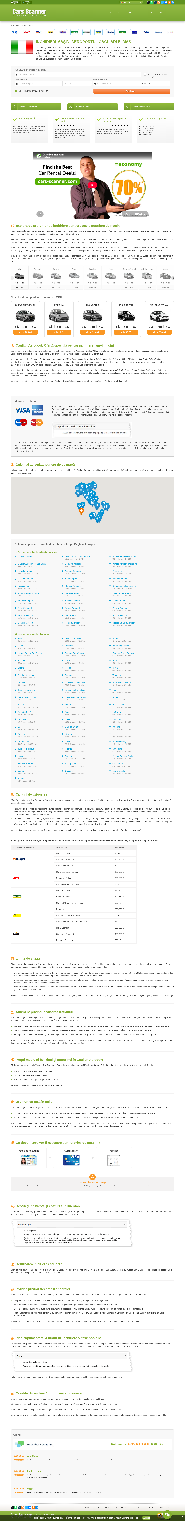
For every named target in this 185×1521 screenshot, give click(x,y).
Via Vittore (22, 683)
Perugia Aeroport (72, 623)
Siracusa (22, 719)
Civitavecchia (118, 764)
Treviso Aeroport (72, 608)
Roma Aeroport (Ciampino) (124, 586)
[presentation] (12, 278)
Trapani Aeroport (72, 593)
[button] (81, 511)
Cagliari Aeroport (25, 556)
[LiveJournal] (155, 2)
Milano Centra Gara (74, 638)
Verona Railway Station (75, 690)
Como (67, 719)
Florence (69, 646)
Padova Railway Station (123, 756)
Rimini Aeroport (25, 608)
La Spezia (116, 712)
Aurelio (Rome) (119, 741)
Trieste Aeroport (72, 615)
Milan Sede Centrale (121, 683)
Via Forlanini (23, 741)
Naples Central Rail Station (30, 653)
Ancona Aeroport (119, 615)
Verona (21, 668)
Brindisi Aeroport (25, 601)
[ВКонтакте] (165, 2)
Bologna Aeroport (73, 571)
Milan (114, 660)
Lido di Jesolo (118, 771)
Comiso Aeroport (25, 623)
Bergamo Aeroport (73, 564)
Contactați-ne (165, 13)
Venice (68, 668)
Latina (20, 756)
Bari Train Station (73, 727)
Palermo (21, 660)
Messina (69, 705)
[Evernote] (151, 2)
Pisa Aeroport (24, 586)
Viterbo (21, 771)
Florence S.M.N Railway (123, 653)
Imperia (21, 778)
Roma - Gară (23, 638)
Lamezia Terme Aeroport (123, 593)
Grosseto (69, 771)
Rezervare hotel (116, 13)
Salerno (21, 705)
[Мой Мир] (172, 2)
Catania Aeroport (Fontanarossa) (32, 564)
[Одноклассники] (169, 2)
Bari (20, 727)
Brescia (21, 734)
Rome (115, 638)
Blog (87, 1507)
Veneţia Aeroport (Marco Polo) (125, 564)
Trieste (68, 712)
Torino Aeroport (119, 601)
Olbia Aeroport (118, 571)
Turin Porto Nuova (26, 749)
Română (127, 2)
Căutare (130, 91)
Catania (68, 660)
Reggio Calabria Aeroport (123, 623)
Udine (67, 741)
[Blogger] (158, 2)
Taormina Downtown (27, 690)
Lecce (115, 734)
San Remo (117, 749)
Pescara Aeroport (25, 615)
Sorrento (116, 697)
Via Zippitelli (70, 764)
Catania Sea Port (25, 712)
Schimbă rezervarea (142, 107)
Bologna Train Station (74, 653)
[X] (148, 2)
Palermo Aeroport (25, 579)
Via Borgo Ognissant (27, 697)
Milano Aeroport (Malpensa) (77, 556)
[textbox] (78, 74)
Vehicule (150, 1507)
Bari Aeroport (71, 579)
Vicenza (68, 749)
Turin (114, 690)
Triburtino (116, 719)
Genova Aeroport (119, 608)
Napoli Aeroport (25, 571)
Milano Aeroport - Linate (28, 593)
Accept (146, 1518)
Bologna (69, 675)
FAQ (151, 13)
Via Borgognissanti (120, 646)
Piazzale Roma (119, 705)
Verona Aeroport (119, 579)
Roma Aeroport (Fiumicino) (124, 556)
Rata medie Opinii (139, 1444)
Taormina (116, 675)
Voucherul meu (83, 107)
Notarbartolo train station (76, 697)
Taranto (68, 756)
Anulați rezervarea (28, 107)
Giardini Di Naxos (26, 675)
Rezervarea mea (136, 13)
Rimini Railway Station (75, 683)
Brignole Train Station (27, 764)
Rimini (115, 668)
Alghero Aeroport (72, 601)
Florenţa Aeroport (73, 586)
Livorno (68, 734)
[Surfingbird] (162, 2)
